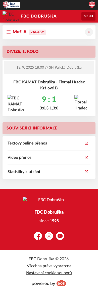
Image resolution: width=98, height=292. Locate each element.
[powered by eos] (49, 283)
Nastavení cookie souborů (49, 273)
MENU (88, 16)
